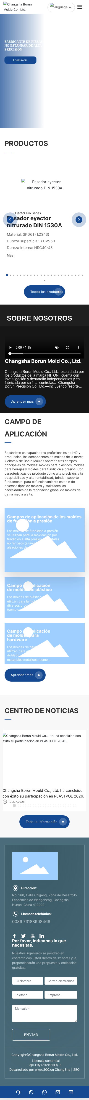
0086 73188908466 (31, 921)
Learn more (20, 64)
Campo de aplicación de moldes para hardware (28, 635)
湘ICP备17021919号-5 (45, 1065)
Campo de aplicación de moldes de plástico (29, 587)
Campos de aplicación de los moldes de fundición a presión (44, 518)
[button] (42, 124)
